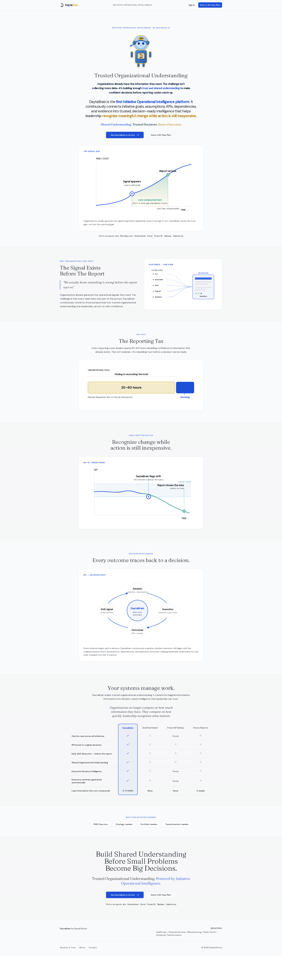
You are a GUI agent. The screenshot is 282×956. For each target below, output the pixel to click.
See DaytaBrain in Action (123, 135)
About (82, 947)
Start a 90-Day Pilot (210, 5)
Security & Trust (68, 947)
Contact (93, 947)
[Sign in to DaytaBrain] (141, 50)
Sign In (192, 5)
